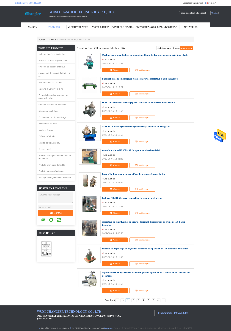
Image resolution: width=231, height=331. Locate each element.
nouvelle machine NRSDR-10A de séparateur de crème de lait (131, 150)
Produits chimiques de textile (51, 165)
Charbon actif (44, 149)
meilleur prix (144, 70)
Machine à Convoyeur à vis (50, 89)
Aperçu (42, 39)
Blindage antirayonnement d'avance (54, 177)
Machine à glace (45, 130)
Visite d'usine (100, 27)
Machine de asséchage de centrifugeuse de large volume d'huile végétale (136, 126)
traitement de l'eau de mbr (50, 82)
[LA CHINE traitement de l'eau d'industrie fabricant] (32, 14)
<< (122, 300)
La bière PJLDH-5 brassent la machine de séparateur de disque (132, 198)
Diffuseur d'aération (47, 136)
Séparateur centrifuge (48, 111)
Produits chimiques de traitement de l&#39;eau (54, 157)
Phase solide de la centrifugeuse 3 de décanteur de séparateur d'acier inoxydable (140, 79)
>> (158, 300)
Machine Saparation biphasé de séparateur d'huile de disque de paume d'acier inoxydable (145, 55)
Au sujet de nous (77, 27)
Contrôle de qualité (123, 27)
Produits (54, 27)
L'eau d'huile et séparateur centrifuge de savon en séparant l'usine (133, 174)
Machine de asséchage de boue (52, 60)
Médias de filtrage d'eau (49, 143)
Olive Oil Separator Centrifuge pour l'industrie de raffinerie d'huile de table (138, 102)
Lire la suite (109, 59)
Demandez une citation (193, 3)
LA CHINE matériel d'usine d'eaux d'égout (88, 328)
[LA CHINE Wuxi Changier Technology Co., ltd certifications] (46, 249)
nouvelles (191, 27)
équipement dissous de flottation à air (54, 74)
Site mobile (45, 328)
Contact (58, 213)
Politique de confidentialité (59, 328)
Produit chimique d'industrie (50, 171)
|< (117, 300)
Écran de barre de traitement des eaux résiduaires (53, 97)
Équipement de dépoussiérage (52, 117)
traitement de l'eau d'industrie (51, 54)
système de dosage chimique (51, 67)
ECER (189, 328)
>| (163, 300)
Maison (32, 27)
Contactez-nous (145, 27)
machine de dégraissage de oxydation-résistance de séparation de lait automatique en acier (145, 249)
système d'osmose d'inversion (52, 105)
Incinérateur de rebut (47, 124)
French (211, 3)
